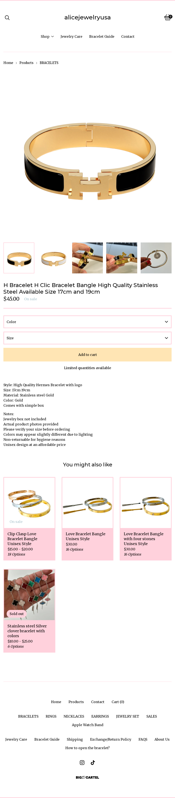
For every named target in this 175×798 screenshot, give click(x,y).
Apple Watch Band (87, 725)
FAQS (143, 739)
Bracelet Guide (101, 36)
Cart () (118, 702)
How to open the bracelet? (87, 748)
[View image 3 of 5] (87, 257)
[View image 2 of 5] (53, 257)
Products (26, 63)
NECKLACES (74, 716)
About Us (162, 739)
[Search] (7, 17)
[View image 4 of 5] (121, 257)
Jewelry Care (71, 36)
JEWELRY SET (127, 716)
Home (8, 63)
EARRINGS (100, 716)
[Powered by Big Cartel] (87, 777)
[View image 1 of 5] (18, 257)
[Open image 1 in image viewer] (87, 154)
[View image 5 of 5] (156, 257)
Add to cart (87, 355)
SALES (151, 716)
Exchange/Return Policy (110, 739)
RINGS (51, 716)
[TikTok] (93, 762)
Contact (127, 36)
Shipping (75, 739)
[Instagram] (82, 762)
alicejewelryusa (87, 17)
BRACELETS (49, 63)
